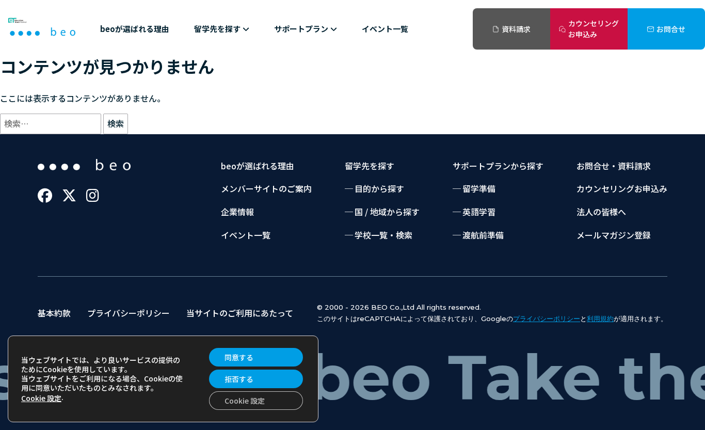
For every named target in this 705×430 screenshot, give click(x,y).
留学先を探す (217, 28)
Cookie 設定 (41, 398)
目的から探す (379, 188)
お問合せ (670, 29)
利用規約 (600, 318)
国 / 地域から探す (387, 211)
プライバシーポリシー (128, 313)
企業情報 (237, 211)
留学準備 (478, 188)
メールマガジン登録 (613, 235)
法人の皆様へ (601, 211)
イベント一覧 (385, 28)
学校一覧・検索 (383, 235)
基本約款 (54, 313)
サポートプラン (301, 28)
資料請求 (516, 29)
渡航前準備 (483, 235)
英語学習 (478, 211)
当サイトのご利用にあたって (239, 313)
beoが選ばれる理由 (134, 28)
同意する (239, 357)
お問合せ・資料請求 (613, 166)
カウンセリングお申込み (593, 28)
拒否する (239, 379)
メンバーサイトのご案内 (266, 188)
